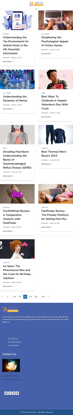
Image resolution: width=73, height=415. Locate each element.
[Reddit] (17, 393)
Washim (7, 58)
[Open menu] (36, 9)
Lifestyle (44, 148)
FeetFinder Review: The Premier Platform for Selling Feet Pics (55, 215)
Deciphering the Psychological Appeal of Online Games (54, 41)
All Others (45, 34)
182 (43, 297)
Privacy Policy (16, 342)
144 (35, 297)
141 (20, 297)
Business (6, 34)
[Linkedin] (13, 393)
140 (14, 297)
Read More (8, 62)
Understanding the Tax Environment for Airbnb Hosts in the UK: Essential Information (16, 45)
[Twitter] (10, 393)
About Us (14, 339)
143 (30, 297)
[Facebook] (6, 393)
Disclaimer (14, 345)
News (43, 93)
